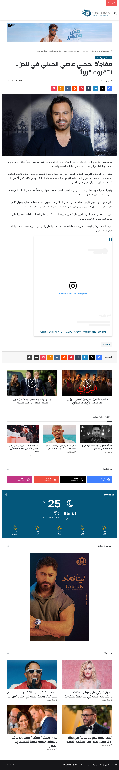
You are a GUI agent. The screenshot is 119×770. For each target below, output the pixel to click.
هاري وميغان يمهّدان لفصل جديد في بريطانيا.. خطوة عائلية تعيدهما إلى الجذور (34, 741)
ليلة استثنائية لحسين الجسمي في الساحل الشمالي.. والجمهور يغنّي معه (24, 448)
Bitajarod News (70, 765)
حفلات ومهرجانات (88, 51)
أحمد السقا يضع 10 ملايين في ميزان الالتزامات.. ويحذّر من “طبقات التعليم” (89, 739)
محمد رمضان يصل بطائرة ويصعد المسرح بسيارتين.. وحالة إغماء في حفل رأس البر (32, 694)
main (106, 344)
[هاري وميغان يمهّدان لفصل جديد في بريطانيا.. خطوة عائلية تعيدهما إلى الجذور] (32, 719)
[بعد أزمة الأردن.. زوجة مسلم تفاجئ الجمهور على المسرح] (96, 434)
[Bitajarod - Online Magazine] (96, 13)
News (99, 51)
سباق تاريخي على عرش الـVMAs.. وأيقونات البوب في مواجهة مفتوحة (88, 694)
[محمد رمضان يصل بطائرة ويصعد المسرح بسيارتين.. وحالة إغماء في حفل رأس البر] (32, 674)
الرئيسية (107, 51)
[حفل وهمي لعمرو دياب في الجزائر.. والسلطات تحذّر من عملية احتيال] (59, 434)
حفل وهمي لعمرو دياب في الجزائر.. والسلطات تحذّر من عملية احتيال (60, 447)
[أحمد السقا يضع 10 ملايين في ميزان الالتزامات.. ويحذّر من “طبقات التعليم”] (87, 719)
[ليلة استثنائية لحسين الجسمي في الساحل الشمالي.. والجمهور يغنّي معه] (23, 434)
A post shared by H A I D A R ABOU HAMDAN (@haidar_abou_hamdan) (73, 332)
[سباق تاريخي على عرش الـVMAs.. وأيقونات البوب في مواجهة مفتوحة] (87, 674)
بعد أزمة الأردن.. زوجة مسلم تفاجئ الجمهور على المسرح (97, 447)
